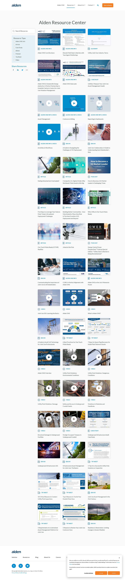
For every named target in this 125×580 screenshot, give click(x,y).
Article (18, 44)
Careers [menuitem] (58, 557)
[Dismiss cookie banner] (119, 557)
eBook (18, 50)
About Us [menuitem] (47, 557)
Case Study (19, 47)
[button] (71, 5)
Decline (114, 573)
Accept (101, 573)
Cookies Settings (88, 573)
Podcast (18, 54)
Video (17, 60)
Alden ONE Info (20, 41)
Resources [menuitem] (26, 557)
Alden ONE (60, 5)
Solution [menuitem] (14, 557)
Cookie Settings (23, 572)
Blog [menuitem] (36, 557)
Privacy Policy (15, 572)
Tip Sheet (18, 57)
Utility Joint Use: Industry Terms (98, 53)
